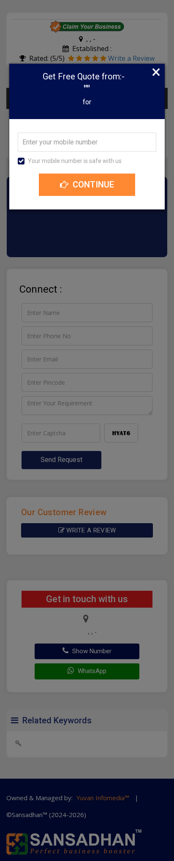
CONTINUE (92, 184)
